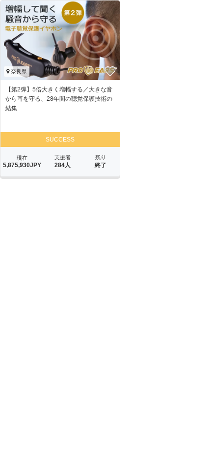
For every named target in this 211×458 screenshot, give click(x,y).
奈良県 (18, 71)
